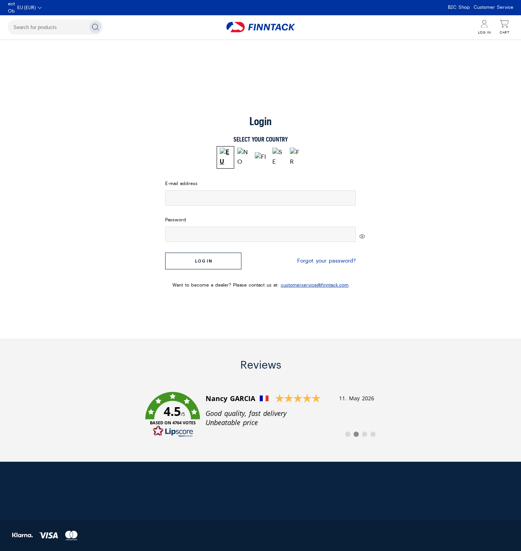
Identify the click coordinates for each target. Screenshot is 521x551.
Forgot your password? (326, 261)
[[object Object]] (362, 236)
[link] (260, 415)
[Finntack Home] (260, 27)
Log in (203, 261)
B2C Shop (459, 7)
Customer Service (493, 7)
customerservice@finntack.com (315, 285)
